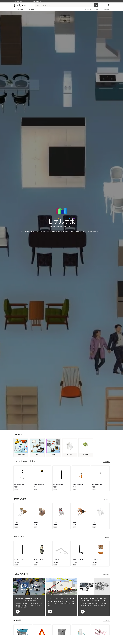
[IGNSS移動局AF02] (100, 474)
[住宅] (37, 446)
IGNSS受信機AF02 (58, 484)
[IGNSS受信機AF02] (61, 474)
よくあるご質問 (86, 9)
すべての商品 (31, 9)
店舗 (53, 454)
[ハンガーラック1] (100, 550)
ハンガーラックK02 (78, 560)
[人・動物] (70, 446)
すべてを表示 (106, 462)
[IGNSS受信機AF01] (42, 474)
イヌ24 (94, 522)
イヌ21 (55, 522)
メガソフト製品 (105, 9)
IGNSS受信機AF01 (39, 484)
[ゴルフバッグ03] (22, 550)
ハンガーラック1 (96, 560)
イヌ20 (36, 522)
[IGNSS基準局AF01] (22, 474)
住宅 (37, 454)
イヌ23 (75, 522)
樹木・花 (86, 454)
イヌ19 (16, 522)
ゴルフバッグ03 (18, 560)
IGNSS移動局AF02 (97, 484)
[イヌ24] (100, 512)
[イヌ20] (42, 512)
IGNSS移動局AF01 (78, 484)
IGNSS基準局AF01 (19, 484)
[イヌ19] (22, 512)
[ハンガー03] (61, 550)
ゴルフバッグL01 (38, 560)
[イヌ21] (61, 512)
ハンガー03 (56, 560)
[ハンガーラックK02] (81, 550)
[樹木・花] (86, 446)
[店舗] (53, 446)
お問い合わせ (96, 9)
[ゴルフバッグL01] (42, 550)
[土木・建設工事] (21, 446)
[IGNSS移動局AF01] (81, 474)
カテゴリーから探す (18, 9)
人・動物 (69, 454)
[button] (108, 5)
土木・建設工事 (20, 454)
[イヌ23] (81, 512)
